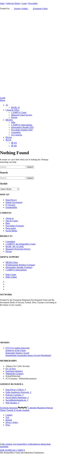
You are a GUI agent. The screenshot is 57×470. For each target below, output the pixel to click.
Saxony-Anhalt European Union (31, 8)
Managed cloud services (21, 115)
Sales (2, 3)
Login (24, 3)
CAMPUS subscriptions (21, 125)
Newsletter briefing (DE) (22, 130)
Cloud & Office (12, 110)
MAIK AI (15, 107)
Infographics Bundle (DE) (22, 127)
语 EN (8, 140)
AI (7, 105)
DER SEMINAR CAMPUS (12, 450)
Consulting (16, 132)
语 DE (14, 146)
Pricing (14, 117)
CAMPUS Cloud (18, 112)
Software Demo (13, 3)
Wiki (13, 122)
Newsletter (33, 3)
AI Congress (16, 135)
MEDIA (9, 120)
